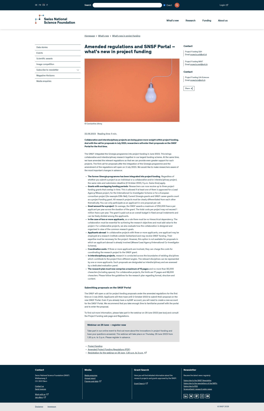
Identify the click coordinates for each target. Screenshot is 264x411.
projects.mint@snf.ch (198, 65)
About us (223, 21)
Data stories (42, 47)
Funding (206, 21)
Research (191, 21)
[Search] (177, 5)
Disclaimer (39, 407)
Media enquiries (43, 81)
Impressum (52, 407)
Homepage (90, 36)
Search (88, 5)
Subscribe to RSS (191, 386)
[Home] (55, 23)
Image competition (45, 64)
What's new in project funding (126, 36)
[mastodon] (197, 396)
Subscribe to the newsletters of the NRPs (200, 384)
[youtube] (208, 396)
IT (47, 5)
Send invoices (40, 389)
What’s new (173, 21)
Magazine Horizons (45, 76)
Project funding (95, 346)
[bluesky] (191, 396)
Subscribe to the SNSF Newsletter (197, 381)
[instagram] (202, 396)
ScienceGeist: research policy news (198, 389)
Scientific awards (44, 59)
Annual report (90, 379)
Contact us (39, 386)
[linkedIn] (186, 396)
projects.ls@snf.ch (197, 80)
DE (36, 5)
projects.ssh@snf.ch (198, 55)
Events (39, 53)
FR (40, 5)
